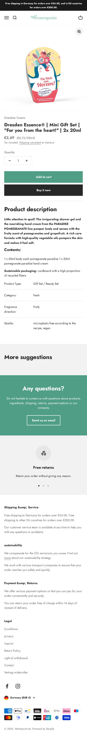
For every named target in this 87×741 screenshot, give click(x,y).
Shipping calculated (30, 142)
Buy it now (44, 190)
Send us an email (43, 420)
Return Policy (12, 651)
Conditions (11, 629)
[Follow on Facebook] (7, 686)
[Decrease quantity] (9, 160)
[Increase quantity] (26, 160)
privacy (8, 636)
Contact (9, 665)
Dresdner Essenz (14, 118)
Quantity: (9, 152)
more (7, 558)
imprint (8, 643)
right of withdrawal (16, 658)
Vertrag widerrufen (16, 672)
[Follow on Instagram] (18, 686)
